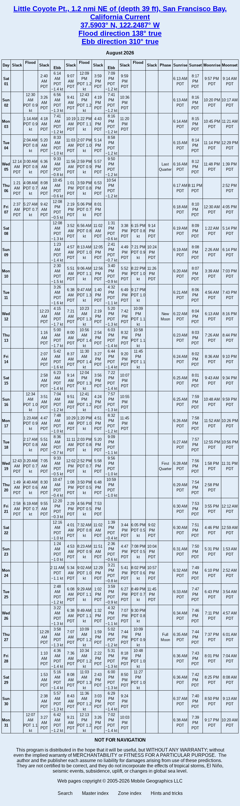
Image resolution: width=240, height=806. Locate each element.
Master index (95, 793)
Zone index (129, 793)
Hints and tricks (167, 793)
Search (65, 793)
